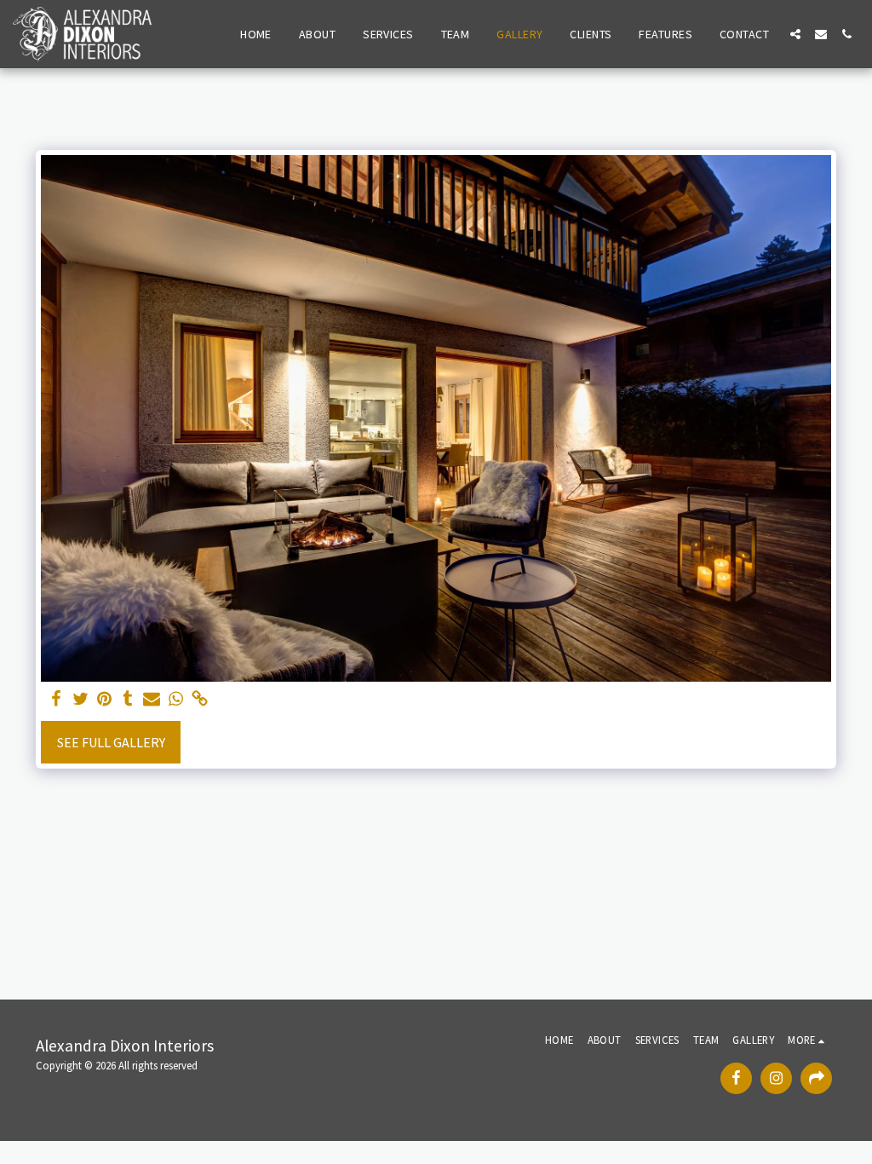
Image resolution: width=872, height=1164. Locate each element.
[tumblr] (127, 699)
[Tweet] (80, 699)
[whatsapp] (175, 699)
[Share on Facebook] (56, 699)
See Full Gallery (111, 742)
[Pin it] (103, 699)
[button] (795, 34)
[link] (199, 699)
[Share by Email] (151, 699)
